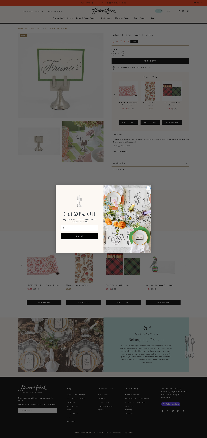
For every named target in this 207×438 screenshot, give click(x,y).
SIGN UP (79, 236)
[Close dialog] (148, 188)
